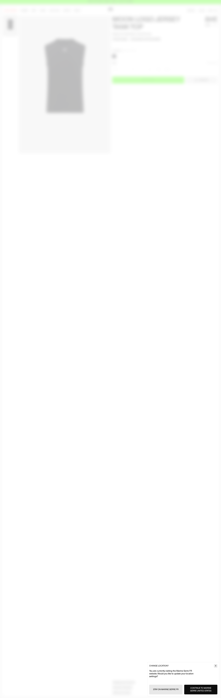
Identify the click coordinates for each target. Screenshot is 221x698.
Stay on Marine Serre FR (166, 689)
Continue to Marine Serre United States (200, 689)
